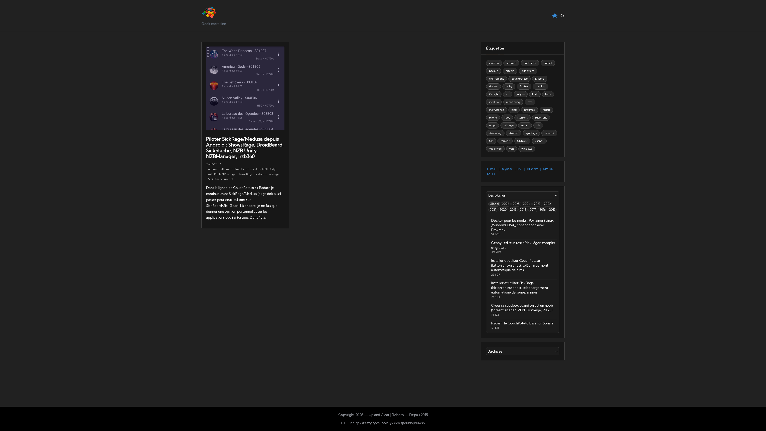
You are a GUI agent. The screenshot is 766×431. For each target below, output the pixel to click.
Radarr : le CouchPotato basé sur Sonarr (522, 323)
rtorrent (522, 117)
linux (548, 94)
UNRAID (522, 140)
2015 (552, 210)
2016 (542, 210)
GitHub (548, 169)
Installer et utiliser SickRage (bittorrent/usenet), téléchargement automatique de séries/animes (519, 287)
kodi (535, 94)
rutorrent (541, 117)
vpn (511, 148)
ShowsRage (245, 174)
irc (507, 94)
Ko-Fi (491, 174)
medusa (256, 169)
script (492, 125)
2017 (533, 210)
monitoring (513, 102)
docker (493, 86)
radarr (546, 109)
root (507, 117)
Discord (539, 78)
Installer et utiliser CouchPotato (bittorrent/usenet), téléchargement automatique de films (519, 265)
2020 (503, 210)
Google (493, 94)
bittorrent (226, 169)
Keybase (507, 169)
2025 (516, 204)
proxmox (529, 109)
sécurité (549, 133)
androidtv (530, 63)
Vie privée (495, 148)
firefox (524, 86)
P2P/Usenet (496, 109)
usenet (228, 179)
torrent (505, 140)
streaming (495, 133)
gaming (540, 86)
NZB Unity (268, 169)
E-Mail (492, 169)
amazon (494, 63)
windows (526, 148)
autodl (548, 63)
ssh (538, 125)
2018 (523, 210)
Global (494, 204)
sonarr (525, 125)
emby (508, 86)
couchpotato (519, 78)
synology (531, 133)
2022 (547, 204)
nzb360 (213, 174)
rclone (493, 117)
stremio (513, 133)
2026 (505, 204)
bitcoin (510, 70)
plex (514, 109)
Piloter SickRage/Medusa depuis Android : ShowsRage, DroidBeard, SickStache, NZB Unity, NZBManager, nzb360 (245, 147)
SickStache (215, 179)
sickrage (274, 174)
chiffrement (496, 78)
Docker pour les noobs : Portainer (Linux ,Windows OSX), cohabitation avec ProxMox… (522, 225)
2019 (513, 210)
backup (493, 70)
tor (491, 140)
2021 (493, 210)
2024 (526, 204)
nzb (530, 102)
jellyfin (521, 94)
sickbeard (260, 174)
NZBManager (228, 174)
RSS (519, 169)
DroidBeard (241, 169)
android (213, 169)
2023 (537, 204)
